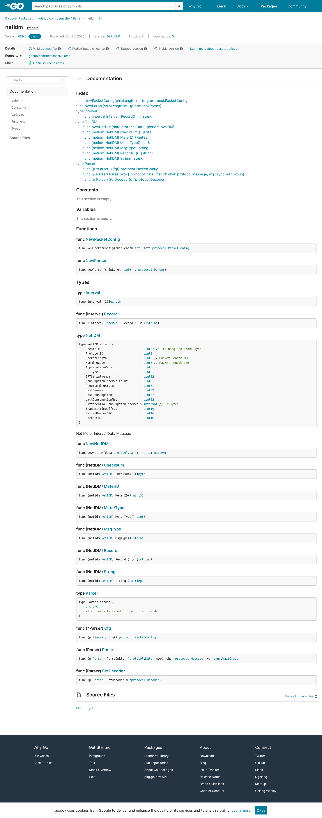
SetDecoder (113, 671)
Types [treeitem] (15, 128)
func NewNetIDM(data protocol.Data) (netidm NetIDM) (128, 127)
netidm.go (84, 707)
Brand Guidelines (212, 784)
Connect (263, 747)
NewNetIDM (97, 443)
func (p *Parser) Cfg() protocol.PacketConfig (120, 169)
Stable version (168, 48)
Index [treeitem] (15, 100)
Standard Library (156, 756)
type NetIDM (86, 121)
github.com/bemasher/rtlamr (59, 18)
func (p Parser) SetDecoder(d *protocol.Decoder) (124, 179)
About (205, 747)
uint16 (115, 301)
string (152, 323)
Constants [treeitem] (18, 107)
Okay (261, 810)
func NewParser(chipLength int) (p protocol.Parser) (118, 106)
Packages (269, 6)
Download (207, 756)
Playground (97, 756)
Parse (107, 649)
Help (92, 777)
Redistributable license (88, 48)
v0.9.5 (16, 36)
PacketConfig (178, 248)
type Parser (85, 163)
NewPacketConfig (103, 239)
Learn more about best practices (213, 48)
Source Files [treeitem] (20, 138)
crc (88, 606)
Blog (203, 763)
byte (141, 474)
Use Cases (41, 756)
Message (197, 658)
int (137, 248)
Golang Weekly (265, 791)
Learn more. (241, 810)
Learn (221, 6)
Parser (159, 269)
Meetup (260, 784)
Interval (93, 292)
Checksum (114, 465)
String (109, 571)
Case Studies (43, 763)
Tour (92, 763)
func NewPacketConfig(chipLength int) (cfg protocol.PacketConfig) (132, 100)
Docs (241, 6)
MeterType (114, 507)
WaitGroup (230, 658)
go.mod (46, 48)
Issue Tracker (209, 770)
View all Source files (299, 696)
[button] (30, 48)
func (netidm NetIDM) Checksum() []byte (117, 132)
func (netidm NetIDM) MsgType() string (115, 148)
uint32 (148, 349)
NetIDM (93, 335)
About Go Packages (158, 770)
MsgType (112, 529)
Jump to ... (17, 80)
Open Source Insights (48, 63)
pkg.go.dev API (155, 777)
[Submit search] (179, 6)
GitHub (260, 763)
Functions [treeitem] (18, 121)
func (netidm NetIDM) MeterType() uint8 (116, 142)
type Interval (86, 111)
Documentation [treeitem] (23, 91)
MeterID (111, 486)
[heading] (18, 6)
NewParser (96, 260)
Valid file (45, 48)
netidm (91, 18)
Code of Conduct (212, 791)
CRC (95, 606)
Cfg (107, 628)
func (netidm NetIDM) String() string (113, 158)
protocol (159, 248)
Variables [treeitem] (17, 114)
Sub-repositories (156, 763)
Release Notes (210, 777)
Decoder (153, 680)
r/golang (261, 777)
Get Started (100, 747)
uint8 (147, 353)
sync (217, 658)
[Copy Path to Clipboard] (100, 18)
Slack (259, 770)
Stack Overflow (100, 770)
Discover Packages (19, 18)
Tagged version (132, 48)
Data (132, 452)
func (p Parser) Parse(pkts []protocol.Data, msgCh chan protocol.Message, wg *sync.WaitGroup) (163, 174)
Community (297, 6)
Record (111, 314)
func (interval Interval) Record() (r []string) (118, 116)
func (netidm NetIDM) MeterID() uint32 (115, 137)
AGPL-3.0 (113, 36)
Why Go (195, 6)
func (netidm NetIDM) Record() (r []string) (118, 153)
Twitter (260, 756)
